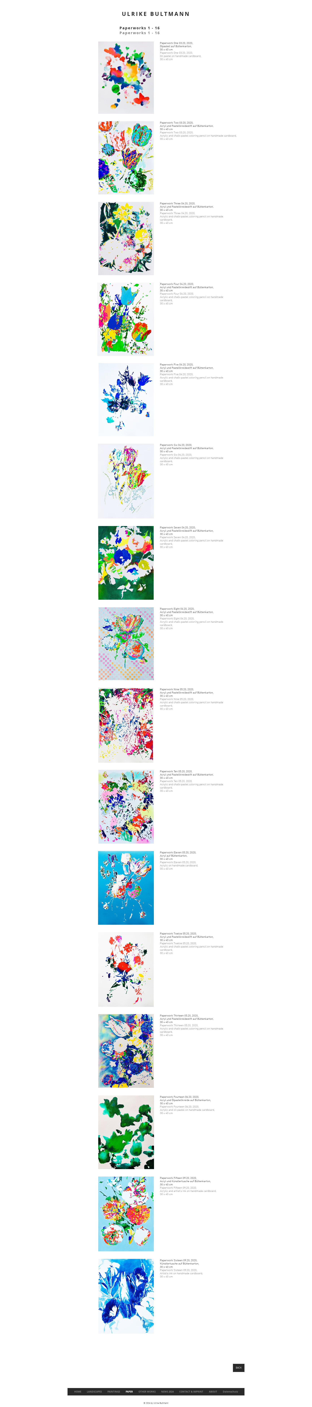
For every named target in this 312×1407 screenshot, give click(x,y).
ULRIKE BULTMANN (156, 14)
